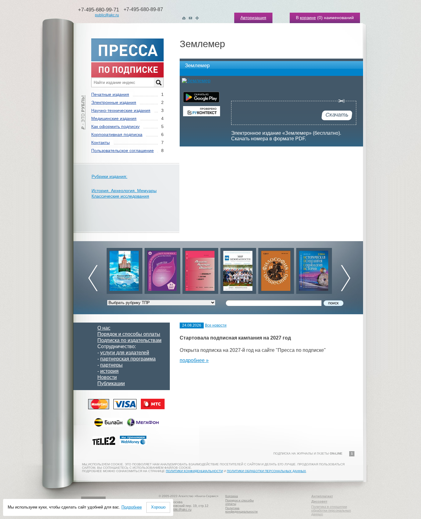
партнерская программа (128, 358)
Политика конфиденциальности (241, 509)
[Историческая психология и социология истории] (314, 269)
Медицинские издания (114, 118)
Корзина (231, 496)
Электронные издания (113, 102)
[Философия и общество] (276, 269)
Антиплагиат (322, 496)
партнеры (111, 365)
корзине (308, 17)
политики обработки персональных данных (266, 471)
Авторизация (253, 17)
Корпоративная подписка (116, 134)
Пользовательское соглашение (122, 150)
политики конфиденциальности (194, 471)
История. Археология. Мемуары (124, 190)
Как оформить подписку (115, 126)
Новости (107, 377)
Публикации (111, 383)
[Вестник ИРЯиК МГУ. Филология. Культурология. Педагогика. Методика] (124, 269)
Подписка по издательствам (129, 340)
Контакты (100, 142)
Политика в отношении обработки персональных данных (331, 510)
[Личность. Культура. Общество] (200, 269)
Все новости (216, 325)
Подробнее (131, 507)
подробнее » (194, 360)
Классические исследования (120, 196)
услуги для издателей (124, 352)
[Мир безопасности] (238, 269)
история (109, 371)
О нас (103, 328)
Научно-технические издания (120, 110)
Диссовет (319, 501)
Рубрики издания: (109, 176)
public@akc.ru (107, 15)
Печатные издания (110, 94)
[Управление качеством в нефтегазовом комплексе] (162, 269)
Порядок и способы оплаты (128, 334)
